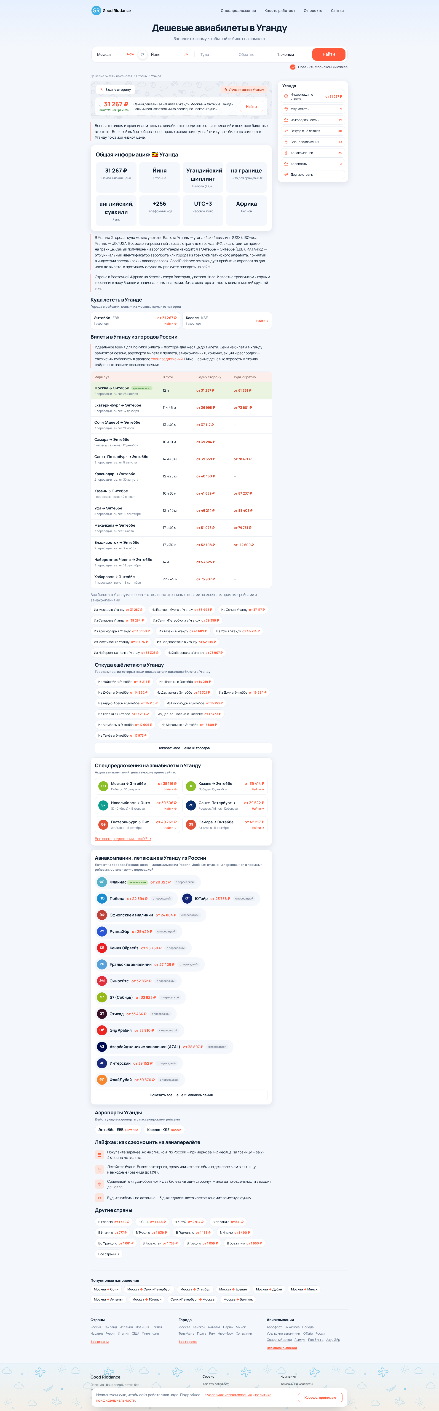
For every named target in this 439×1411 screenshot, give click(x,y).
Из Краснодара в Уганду (122, 631)
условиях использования (229, 1394)
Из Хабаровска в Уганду (195, 652)
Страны (141, 76)
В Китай (189, 1222)
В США (152, 1222)
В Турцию (151, 1232)
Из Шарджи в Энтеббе (185, 681)
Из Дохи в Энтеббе (243, 692)
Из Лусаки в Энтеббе (123, 714)
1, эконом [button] (285, 54)
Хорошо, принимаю (320, 1397)
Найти (251, 106)
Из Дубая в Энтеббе (122, 692)
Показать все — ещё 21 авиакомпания (181, 1095)
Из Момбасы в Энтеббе (125, 724)
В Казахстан (160, 1243)
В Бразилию (244, 1243)
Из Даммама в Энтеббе (183, 692)
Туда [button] (205, 54)
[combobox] (115, 54)
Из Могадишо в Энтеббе (189, 724)
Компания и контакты (297, 1384)
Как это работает (280, 10)
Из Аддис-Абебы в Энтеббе (128, 703)
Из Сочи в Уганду (243, 609)
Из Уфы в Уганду (238, 631)
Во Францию (116, 1243)
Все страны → (108, 1254)
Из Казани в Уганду (183, 631)
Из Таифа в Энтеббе (122, 735)
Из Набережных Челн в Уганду (126, 652)
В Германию (193, 1232)
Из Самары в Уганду (119, 620)
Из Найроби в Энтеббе (124, 681)
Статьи (337, 10)
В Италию (112, 1232)
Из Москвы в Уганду (118, 609)
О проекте (313, 10)
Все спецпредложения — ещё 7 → (123, 838)
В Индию (235, 1232)
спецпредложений (167, 358)
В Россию (113, 1222)
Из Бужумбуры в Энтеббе (195, 703)
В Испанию (228, 1222)
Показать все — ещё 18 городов (184, 748)
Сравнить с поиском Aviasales (323, 67)
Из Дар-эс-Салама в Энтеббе (189, 714)
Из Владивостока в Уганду (186, 642)
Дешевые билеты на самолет (111, 76)
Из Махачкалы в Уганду (121, 642)
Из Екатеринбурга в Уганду (182, 609)
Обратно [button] (246, 54)
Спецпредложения (238, 10)
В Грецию (202, 1243)
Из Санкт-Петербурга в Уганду (186, 620)
